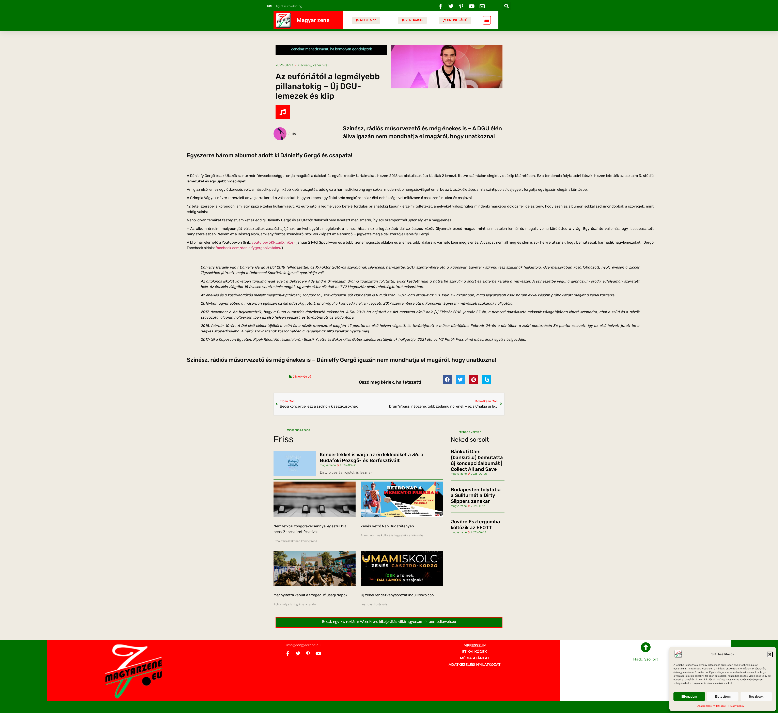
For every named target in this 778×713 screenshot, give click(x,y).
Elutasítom (723, 696)
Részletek (756, 696)
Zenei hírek (321, 65)
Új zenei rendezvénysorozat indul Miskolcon (397, 595)
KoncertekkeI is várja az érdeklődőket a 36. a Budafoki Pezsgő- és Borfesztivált (371, 457)
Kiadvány (304, 65)
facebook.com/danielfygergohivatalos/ (249, 248)
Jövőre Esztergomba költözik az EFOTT (475, 524)
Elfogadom (689, 696)
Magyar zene (313, 20)
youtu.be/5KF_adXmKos (272, 242)
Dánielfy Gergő (302, 376)
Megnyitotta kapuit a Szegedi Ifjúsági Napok (310, 595)
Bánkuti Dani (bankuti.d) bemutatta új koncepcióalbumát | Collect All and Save (477, 460)
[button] (770, 654)
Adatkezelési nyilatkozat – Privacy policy (720, 705)
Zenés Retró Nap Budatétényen (387, 526)
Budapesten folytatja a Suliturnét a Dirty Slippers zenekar (476, 495)
